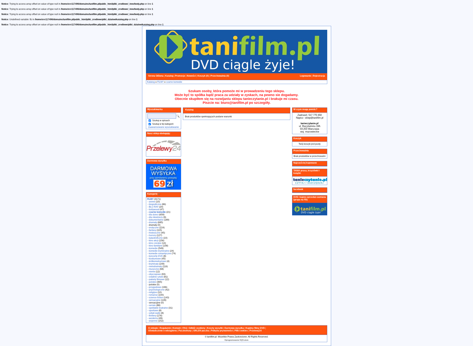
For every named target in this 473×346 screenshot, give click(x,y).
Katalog (151, 82)
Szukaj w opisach (161, 120)
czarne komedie (174, 82)
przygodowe (155, 287)
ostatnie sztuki (156, 277)
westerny (153, 318)
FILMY (160, 82)
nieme (152, 271)
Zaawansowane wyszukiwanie (163, 127)
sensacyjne (154, 300)
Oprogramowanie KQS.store (236, 340)
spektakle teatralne (158, 308)
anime (152, 201)
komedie (153, 248)
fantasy (152, 230)
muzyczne (154, 269)
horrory (152, 235)
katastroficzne (156, 238)
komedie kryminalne (159, 251)
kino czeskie (155, 243)
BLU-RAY (154, 207)
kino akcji (153, 240)
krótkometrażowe (157, 261)
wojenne (153, 321)
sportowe (153, 310)
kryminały (154, 264)
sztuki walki (154, 313)
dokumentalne (156, 220)
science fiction (156, 297)
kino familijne (155, 245)
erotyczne (154, 227)
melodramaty (155, 266)
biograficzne (155, 204)
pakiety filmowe (156, 279)
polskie (152, 282)
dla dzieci (154, 214)
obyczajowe (155, 274)
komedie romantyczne (160, 253)
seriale (152, 305)
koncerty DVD (156, 256)
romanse (153, 295)
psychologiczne (157, 289)
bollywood (154, 209)
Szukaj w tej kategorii (162, 124)
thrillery (152, 315)
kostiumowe (155, 258)
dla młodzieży (156, 217)
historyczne (154, 232)
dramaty (153, 222)
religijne (153, 292)
